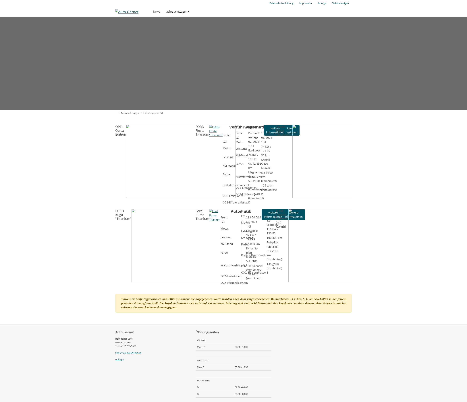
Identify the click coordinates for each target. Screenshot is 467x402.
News (156, 11)
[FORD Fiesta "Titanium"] (216, 130)
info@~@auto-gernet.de (128, 352)
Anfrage (322, 3)
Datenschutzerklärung (281, 3)
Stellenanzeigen (340, 3)
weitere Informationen (273, 214)
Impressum (305, 3)
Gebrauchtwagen (176, 11)
